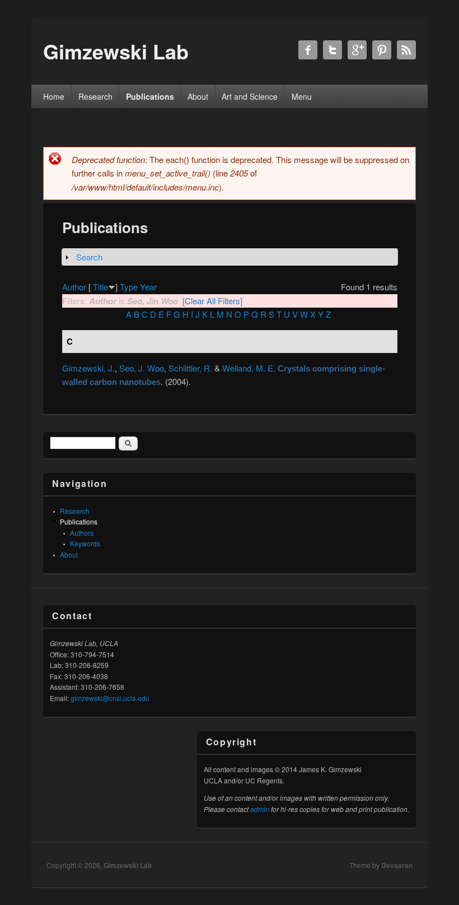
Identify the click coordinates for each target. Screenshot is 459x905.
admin (259, 809)
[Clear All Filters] (212, 301)
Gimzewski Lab (128, 865)
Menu (302, 96)
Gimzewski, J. (88, 368)
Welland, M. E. (248, 368)
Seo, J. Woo (141, 368)
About (198, 96)
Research (95, 96)
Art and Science (250, 96)
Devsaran (397, 865)
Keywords (85, 543)
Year (148, 287)
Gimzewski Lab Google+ (357, 49)
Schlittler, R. (190, 368)
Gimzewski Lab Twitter (332, 49)
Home (53, 96)
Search (89, 257)
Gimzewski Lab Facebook (307, 49)
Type (129, 287)
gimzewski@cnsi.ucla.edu (110, 698)
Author (74, 287)
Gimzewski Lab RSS (406, 49)
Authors (81, 532)
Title (100, 287)
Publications (150, 96)
